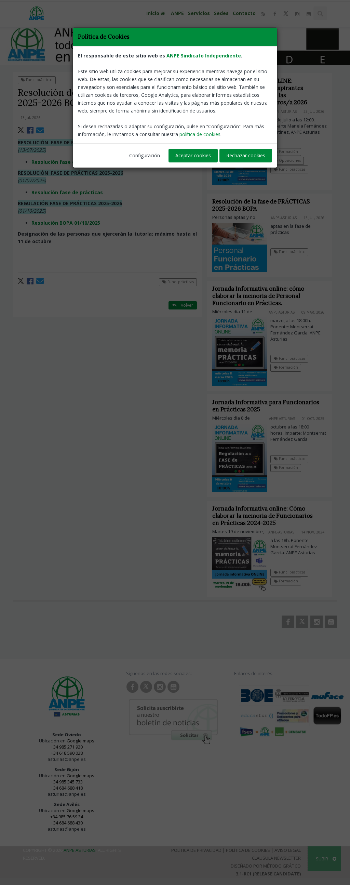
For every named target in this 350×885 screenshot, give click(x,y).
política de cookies (199, 134)
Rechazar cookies (245, 155)
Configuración (144, 155)
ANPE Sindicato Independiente (203, 55)
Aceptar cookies (193, 155)
